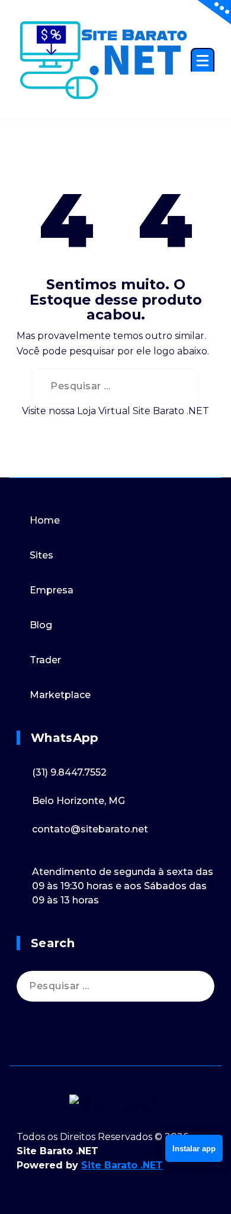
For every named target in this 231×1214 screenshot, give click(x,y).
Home (45, 520)
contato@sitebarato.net (90, 829)
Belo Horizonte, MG (78, 800)
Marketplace (60, 694)
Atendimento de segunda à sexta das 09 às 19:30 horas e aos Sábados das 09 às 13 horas (122, 886)
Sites (41, 555)
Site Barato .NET (122, 1165)
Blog (41, 625)
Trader (45, 660)
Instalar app (194, 1148)
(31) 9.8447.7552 (69, 772)
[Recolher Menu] (202, 61)
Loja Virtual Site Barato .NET (143, 410)
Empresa (51, 590)
